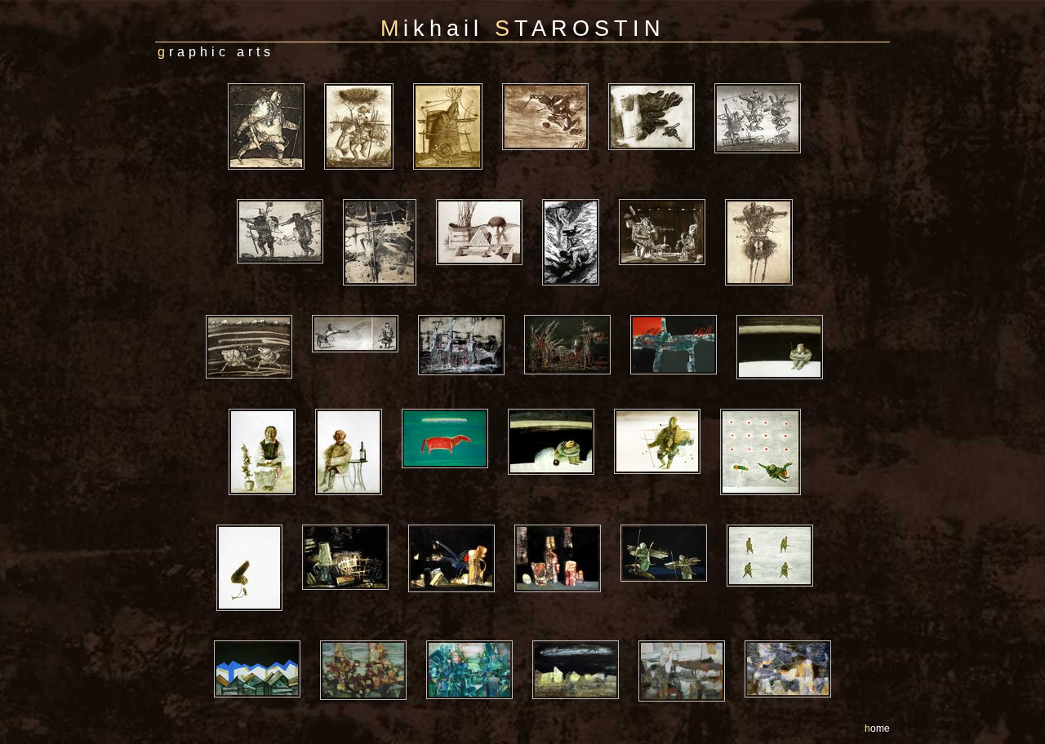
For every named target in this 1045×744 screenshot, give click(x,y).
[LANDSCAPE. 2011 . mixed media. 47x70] (788, 639)
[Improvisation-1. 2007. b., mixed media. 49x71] (371, 639)
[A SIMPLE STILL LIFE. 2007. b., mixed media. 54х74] (565, 523)
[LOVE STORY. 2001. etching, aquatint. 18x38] (363, 314)
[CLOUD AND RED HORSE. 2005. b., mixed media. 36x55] (453, 407)
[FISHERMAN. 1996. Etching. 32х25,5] (367, 82)
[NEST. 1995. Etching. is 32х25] (767, 198)
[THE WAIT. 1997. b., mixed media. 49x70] (559, 407)
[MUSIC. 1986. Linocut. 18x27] (579, 198)
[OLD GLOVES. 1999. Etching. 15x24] (659, 82)
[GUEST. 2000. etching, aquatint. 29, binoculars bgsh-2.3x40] (670, 198)
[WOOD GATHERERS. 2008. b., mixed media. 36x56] (671, 523)
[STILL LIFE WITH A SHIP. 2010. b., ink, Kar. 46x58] (487, 198)
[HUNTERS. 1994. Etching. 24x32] (288, 198)
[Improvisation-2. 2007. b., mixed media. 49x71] (477, 639)
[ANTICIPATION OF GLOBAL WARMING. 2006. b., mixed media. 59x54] (768, 407)
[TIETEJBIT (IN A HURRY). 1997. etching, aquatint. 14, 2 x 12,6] (274, 82)
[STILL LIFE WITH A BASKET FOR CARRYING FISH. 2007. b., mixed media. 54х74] (353, 523)
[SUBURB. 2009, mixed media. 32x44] (265, 639)
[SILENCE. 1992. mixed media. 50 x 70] (787, 314)
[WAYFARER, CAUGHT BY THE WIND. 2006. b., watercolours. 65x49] (257, 523)
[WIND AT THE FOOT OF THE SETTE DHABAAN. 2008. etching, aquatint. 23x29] (257, 314)
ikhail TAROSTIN (522, 28)
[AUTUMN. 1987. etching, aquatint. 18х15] (388, 198)
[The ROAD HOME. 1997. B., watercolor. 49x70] (665, 407)
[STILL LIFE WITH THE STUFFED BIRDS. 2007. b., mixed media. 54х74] (459, 523)
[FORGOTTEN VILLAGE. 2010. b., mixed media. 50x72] (583, 639)
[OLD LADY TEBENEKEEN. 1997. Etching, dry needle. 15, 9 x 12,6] (456, 82)
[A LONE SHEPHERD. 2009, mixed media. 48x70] (689, 639)
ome (877, 728)
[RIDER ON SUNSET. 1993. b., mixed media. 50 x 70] (681, 314)
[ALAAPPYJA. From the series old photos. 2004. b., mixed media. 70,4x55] (270, 407)
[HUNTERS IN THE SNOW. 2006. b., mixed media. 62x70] (778, 523)
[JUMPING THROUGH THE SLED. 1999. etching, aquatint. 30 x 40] (765, 82)
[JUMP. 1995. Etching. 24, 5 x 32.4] (553, 82)
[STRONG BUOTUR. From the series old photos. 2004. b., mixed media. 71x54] (356, 407)
